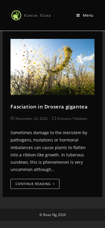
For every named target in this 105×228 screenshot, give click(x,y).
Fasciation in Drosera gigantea (49, 106)
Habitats (80, 118)
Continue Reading (33, 184)
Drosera (64, 118)
